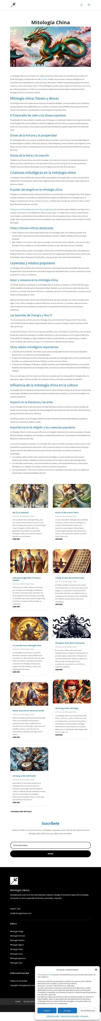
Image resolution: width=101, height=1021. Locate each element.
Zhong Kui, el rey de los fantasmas (70, 643)
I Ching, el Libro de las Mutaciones (69, 578)
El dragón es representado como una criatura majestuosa (32, 209)
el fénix (44, 79)
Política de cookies (52, 1016)
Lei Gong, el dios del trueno (24, 776)
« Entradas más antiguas (21, 811)
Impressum (84, 1016)
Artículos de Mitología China (23, 516)
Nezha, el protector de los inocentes (28, 710)
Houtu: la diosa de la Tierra (66, 512)
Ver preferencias (88, 1010)
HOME (17, 1001)
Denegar (67, 1010)
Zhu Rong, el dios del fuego (66, 708)
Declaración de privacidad (70, 1016)
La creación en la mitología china (27, 645)
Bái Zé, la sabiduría (21, 512)
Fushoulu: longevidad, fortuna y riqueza (26, 579)
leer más (16, 539)
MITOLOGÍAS (29, 1001)
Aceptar (47, 1010)
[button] (96, 969)
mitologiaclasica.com (44, 975)
